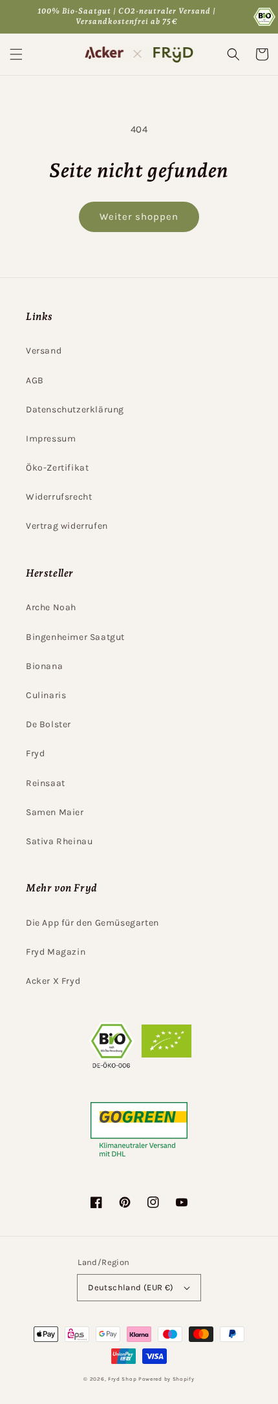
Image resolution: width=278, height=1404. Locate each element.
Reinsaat (45, 783)
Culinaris (46, 695)
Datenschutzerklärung (75, 409)
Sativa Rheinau (59, 841)
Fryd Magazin (55, 951)
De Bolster (48, 724)
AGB (35, 380)
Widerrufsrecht (59, 496)
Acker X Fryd (53, 980)
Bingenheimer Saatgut (75, 637)
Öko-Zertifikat (57, 467)
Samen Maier (55, 812)
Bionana (44, 666)
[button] (16, 54)
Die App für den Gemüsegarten (92, 922)
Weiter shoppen (139, 216)
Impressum (51, 438)
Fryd (35, 753)
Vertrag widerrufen (67, 525)
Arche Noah (51, 607)
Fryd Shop (122, 1379)
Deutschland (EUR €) (131, 1287)
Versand (43, 350)
